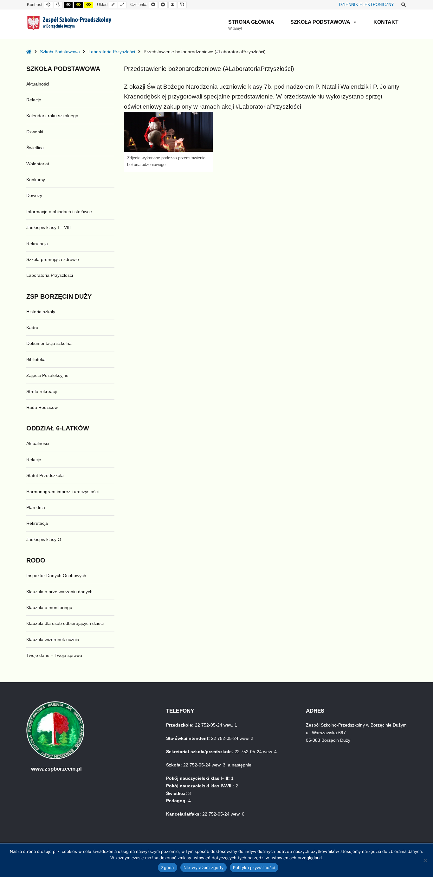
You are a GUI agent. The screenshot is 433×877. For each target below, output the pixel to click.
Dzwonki (34, 131)
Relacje (33, 99)
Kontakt (385, 22)
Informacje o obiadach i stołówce (59, 211)
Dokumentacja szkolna (49, 343)
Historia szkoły (40, 311)
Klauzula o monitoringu (49, 607)
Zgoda (167, 867)
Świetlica (35, 147)
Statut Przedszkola (45, 475)
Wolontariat (37, 163)
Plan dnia (35, 507)
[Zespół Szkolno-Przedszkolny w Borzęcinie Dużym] (69, 22)
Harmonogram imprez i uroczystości (62, 491)
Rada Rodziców (42, 407)
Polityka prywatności (254, 867)
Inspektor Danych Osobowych (56, 575)
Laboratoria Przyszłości (111, 51)
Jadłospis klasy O (43, 539)
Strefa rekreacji (41, 391)
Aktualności (37, 83)
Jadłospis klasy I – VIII (48, 227)
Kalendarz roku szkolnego (52, 115)
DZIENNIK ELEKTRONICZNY (366, 5)
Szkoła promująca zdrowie (52, 259)
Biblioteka (36, 359)
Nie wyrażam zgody (203, 867)
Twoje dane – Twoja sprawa (54, 655)
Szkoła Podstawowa (320, 22)
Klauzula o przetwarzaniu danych (59, 591)
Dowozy (34, 195)
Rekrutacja (37, 243)
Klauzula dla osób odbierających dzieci (65, 623)
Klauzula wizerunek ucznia (52, 639)
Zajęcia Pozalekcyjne (47, 375)
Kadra (32, 327)
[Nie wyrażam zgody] (425, 860)
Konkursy (35, 179)
